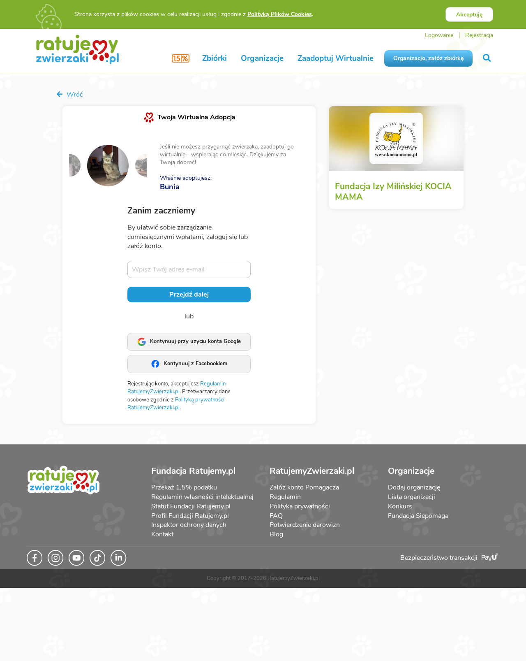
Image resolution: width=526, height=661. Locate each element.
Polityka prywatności (300, 506)
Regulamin (285, 496)
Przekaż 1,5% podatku (184, 487)
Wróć (74, 94)
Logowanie (439, 35)
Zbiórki (214, 58)
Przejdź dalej (189, 294)
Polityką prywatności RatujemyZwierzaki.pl (175, 404)
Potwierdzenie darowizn (305, 524)
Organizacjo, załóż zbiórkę (428, 58)
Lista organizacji (411, 496)
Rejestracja (479, 35)
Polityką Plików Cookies (279, 14)
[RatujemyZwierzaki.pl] (77, 48)
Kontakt (162, 534)
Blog (276, 534)
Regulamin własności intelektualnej (202, 496)
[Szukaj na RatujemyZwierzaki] (487, 58)
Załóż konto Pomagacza (304, 487)
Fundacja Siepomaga (418, 515)
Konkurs (400, 506)
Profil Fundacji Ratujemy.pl (190, 515)
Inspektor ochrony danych (188, 524)
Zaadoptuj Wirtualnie (336, 58)
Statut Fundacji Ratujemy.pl (191, 506)
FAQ (276, 515)
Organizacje (262, 58)
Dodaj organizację (414, 487)
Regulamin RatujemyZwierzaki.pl (176, 388)
